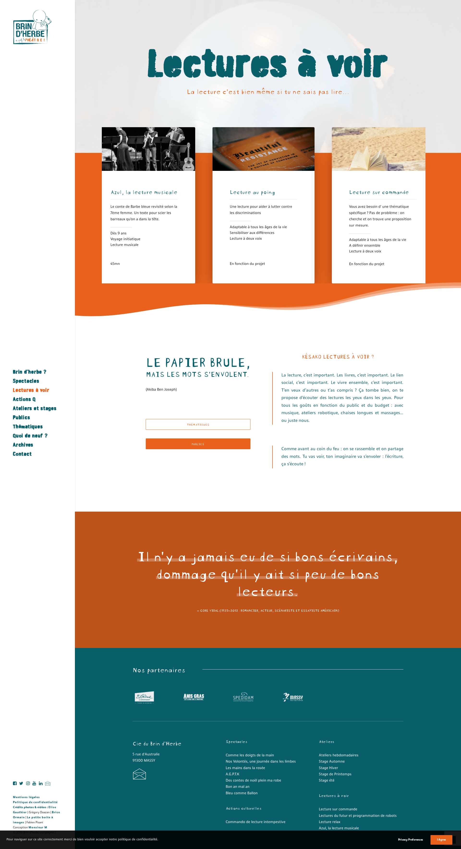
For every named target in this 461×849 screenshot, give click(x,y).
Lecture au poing (252, 191)
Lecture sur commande (379, 191)
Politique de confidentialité (35, 802)
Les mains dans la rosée (245, 768)
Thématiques (28, 426)
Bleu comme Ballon (242, 793)
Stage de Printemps (335, 774)
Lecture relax (329, 822)
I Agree (441, 839)
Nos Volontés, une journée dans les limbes (261, 762)
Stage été (326, 781)
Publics (21, 417)
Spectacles (26, 381)
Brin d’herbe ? (30, 372)
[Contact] (139, 778)
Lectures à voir (31, 390)
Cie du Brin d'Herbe (157, 743)
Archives (23, 445)
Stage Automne (332, 762)
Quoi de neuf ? (30, 435)
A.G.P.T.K (232, 774)
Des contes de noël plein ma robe (253, 781)
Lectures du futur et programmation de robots (358, 816)
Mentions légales (26, 797)
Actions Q (24, 399)
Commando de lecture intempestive (255, 822)
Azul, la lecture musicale (143, 191)
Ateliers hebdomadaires (338, 755)
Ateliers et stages (35, 408)
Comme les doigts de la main (250, 755)
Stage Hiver (328, 768)
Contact (22, 454)
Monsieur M (38, 827)
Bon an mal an (237, 787)
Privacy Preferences (410, 839)
